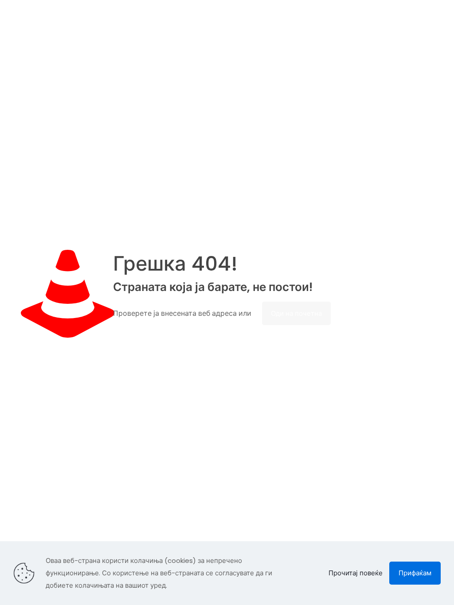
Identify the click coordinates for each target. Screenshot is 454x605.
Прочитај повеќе (356, 573)
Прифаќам (415, 573)
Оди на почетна (296, 313)
